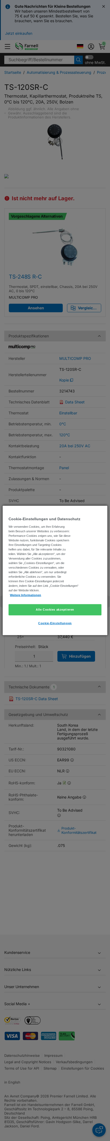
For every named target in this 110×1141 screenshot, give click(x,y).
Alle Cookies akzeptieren (55, 609)
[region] (55, 570)
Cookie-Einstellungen (55, 623)
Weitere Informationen (25, 594)
